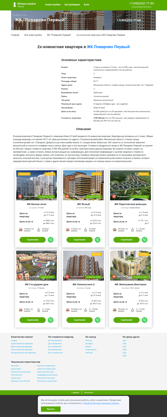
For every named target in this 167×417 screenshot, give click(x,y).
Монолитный (16, 375)
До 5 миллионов (54, 340)
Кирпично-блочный (45, 372)
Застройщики (72, 4)
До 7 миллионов (54, 347)
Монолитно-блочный (46, 378)
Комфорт (89, 344)
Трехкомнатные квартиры (21, 350)
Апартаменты (91, 350)
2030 (124, 356)
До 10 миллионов (55, 353)
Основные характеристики (85, 18)
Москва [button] (21, 6)
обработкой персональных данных (101, 403)
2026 (124, 344)
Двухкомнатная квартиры (21, 347)
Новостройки (53, 4)
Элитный (89, 353)
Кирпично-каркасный (46, 366)
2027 (124, 347)
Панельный (15, 378)
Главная (15, 34)
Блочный (15, 366)
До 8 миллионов (54, 350)
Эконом (88, 340)
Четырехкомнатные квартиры (23, 353)
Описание (76, 21)
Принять (51, 409)
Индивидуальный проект (47, 375)
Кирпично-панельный (46, 369)
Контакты (88, 392)
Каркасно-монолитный (20, 381)
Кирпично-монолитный (21, 372)
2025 (124, 340)
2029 (124, 353)
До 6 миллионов (54, 344)
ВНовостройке (24, 4)
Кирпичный (16, 369)
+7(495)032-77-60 (141, 3)
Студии (14, 340)
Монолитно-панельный (47, 381)
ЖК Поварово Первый (113, 34)
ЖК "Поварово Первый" (59, 34)
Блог (87, 4)
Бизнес (88, 347)
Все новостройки (33, 34)
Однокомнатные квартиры (22, 344)
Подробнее (32, 240)
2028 (124, 350)
